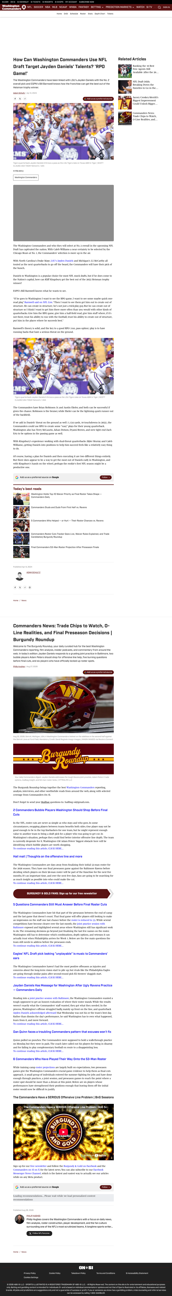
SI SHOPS (59, 2)
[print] (30, 587)
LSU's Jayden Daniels (62, 260)
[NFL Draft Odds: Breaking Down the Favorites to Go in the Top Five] (138, 87)
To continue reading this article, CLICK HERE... (38, 848)
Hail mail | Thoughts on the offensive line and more (47, 856)
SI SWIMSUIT (23, 2)
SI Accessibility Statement (137, 1273)
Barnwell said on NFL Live (38, 302)
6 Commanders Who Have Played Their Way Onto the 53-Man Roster (59, 1059)
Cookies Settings (31, 1278)
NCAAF (63, 7)
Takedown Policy (78, 1273)
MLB (54, 7)
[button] (97, 7)
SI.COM (5, 2)
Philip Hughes (19, 667)
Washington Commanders (26, 178)
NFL (29, 7)
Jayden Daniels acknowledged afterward (34, 1012)
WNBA (73, 7)
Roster (83, 14)
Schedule (74, 14)
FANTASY (84, 7)
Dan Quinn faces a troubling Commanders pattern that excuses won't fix (62, 1032)
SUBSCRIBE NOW (86, 2)
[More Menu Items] (155, 7)
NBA (47, 7)
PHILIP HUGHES (33, 1216)
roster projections (45, 1067)
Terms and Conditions (105, 1273)
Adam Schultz (19, 93)
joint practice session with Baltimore (49, 998)
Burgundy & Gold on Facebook (80, 1166)
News (23, 601)
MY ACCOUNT (71, 2)
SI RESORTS (47, 2)
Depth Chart (100, 14)
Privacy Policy (30, 1273)
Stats (90, 14)
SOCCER (38, 7)
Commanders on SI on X (26, 1169)
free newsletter (38, 1166)
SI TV (149, 7)
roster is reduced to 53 (83, 920)
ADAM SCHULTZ (33, 573)
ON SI (12, 2)
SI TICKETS (35, 2)
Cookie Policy (54, 1273)
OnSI (66, 14)
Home (59, 14)
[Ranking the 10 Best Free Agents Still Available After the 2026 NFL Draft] (138, 71)
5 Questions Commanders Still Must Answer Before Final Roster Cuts (60, 904)
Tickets (110, 14)
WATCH (140, 7)
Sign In (166, 7)
